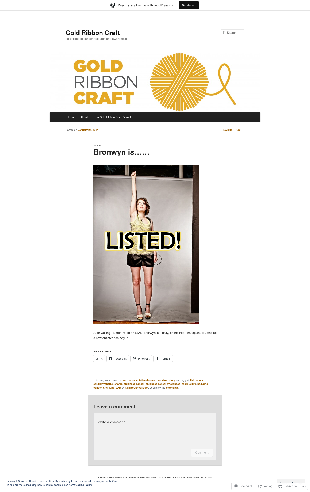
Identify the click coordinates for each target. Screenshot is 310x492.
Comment (202, 452)
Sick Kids (109, 387)
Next (240, 130)
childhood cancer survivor (152, 380)
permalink (172, 387)
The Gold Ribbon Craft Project (112, 117)
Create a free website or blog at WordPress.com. (127, 477)
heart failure (189, 384)
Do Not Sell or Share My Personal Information (185, 477)
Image (98, 145)
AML (192, 380)
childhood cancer (134, 384)
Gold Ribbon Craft (93, 32)
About (84, 117)
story (172, 380)
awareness (128, 380)
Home (70, 117)
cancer (200, 380)
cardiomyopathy (103, 384)
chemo (118, 384)
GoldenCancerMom (136, 387)
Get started (188, 5)
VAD (118, 387)
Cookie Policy (83, 485)
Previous (225, 130)
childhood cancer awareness (163, 384)
